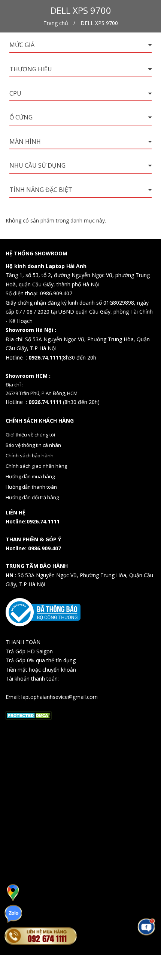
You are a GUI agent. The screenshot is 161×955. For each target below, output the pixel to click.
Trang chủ (55, 23)
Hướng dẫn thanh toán (31, 486)
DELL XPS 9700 (99, 23)
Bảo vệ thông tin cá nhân (33, 445)
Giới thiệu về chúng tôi (30, 434)
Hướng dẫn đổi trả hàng (32, 497)
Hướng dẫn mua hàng (30, 476)
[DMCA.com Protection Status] (29, 715)
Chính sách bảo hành (30, 455)
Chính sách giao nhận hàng (36, 466)
